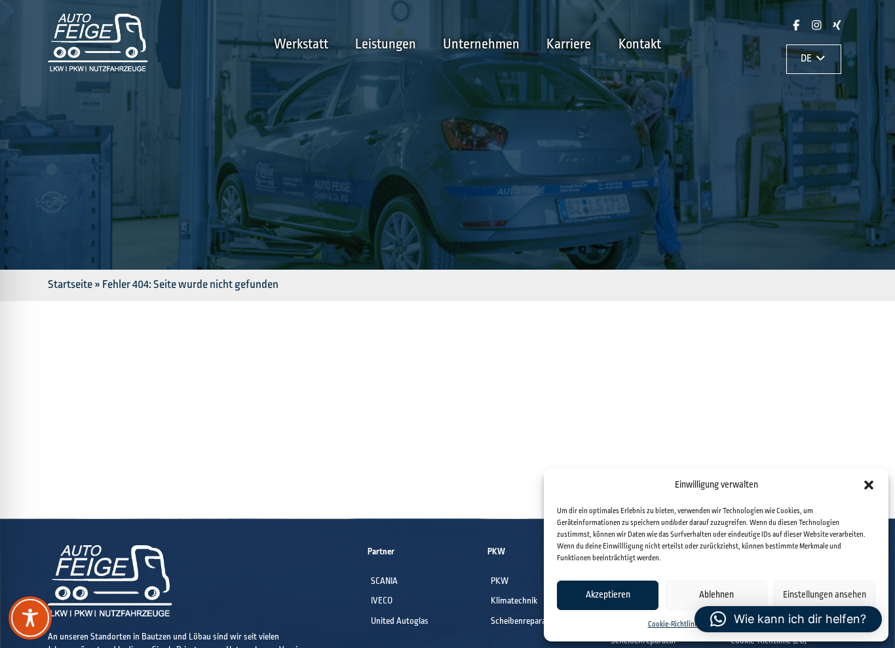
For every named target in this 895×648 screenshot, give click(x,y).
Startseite (70, 285)
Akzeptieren (608, 595)
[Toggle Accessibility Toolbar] (30, 618)
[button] (868, 485)
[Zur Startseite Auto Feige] (98, 68)
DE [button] (807, 58)
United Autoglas (399, 621)
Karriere (568, 44)
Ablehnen (716, 595)
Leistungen (385, 44)
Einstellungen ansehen (824, 595)
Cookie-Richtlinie (674, 624)
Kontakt (640, 44)
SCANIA (384, 581)
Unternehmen (481, 44)
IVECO (381, 601)
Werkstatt (301, 44)
